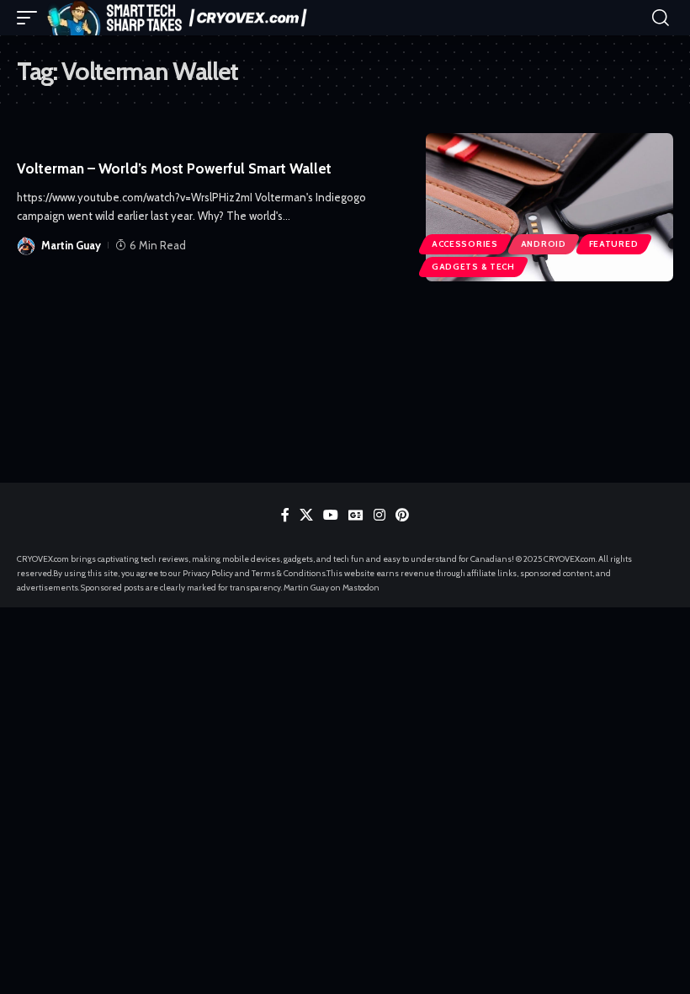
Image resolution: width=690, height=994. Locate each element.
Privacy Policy (208, 573)
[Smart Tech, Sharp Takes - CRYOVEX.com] (182, 17)
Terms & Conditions (289, 573)
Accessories (465, 243)
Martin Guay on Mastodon (332, 587)
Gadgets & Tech (473, 266)
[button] (31, 17)
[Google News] (356, 515)
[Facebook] (285, 515)
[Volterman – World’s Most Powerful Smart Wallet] (549, 207)
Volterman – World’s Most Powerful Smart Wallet (174, 168)
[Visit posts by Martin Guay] (26, 245)
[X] (306, 515)
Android (543, 243)
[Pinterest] (402, 515)
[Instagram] (379, 515)
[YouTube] (330, 515)
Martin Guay (71, 245)
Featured (614, 243)
